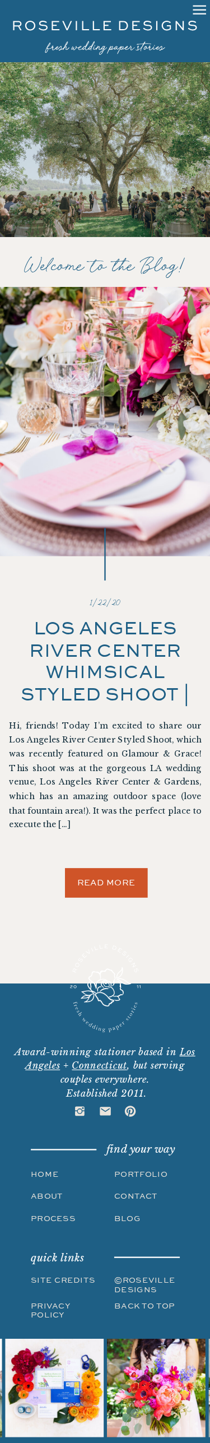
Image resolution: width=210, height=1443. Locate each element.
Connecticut (99, 1065)
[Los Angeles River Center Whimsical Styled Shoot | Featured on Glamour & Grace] (105, 421)
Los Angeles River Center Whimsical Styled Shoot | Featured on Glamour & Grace (105, 694)
